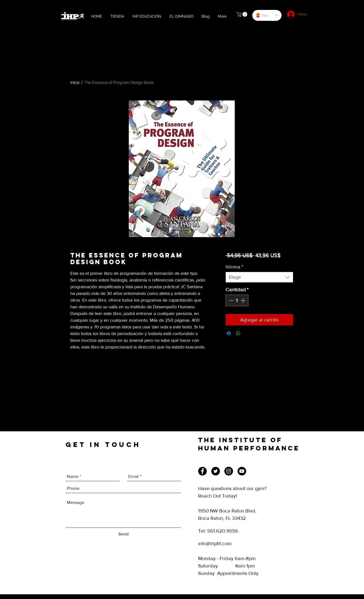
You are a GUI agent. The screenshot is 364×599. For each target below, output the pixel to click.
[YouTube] (241, 471)
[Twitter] (215, 471)
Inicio (75, 82)
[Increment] (243, 300)
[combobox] (259, 277)
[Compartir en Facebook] (229, 333)
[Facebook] (202, 471)
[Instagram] (228, 471)
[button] (242, 14)
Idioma (234, 266)
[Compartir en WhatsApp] (238, 333)
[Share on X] (248, 333)
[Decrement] (230, 300)
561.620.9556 (222, 531)
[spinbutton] (237, 300)
